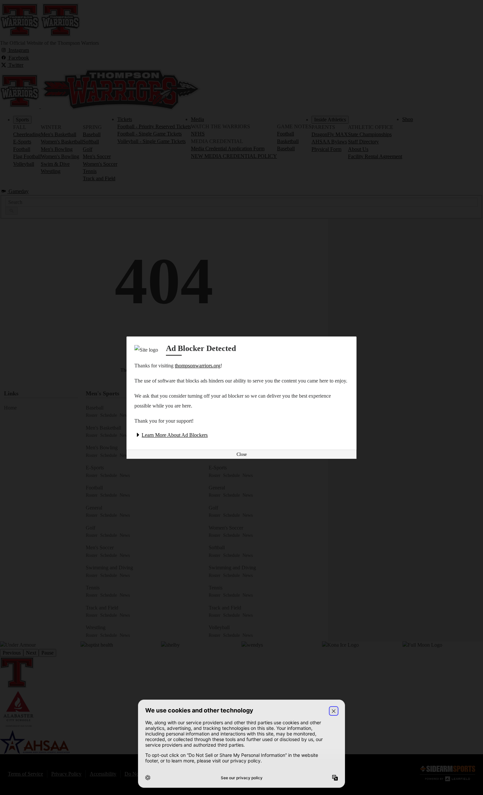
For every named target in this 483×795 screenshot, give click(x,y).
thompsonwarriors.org (197, 365)
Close (242, 454)
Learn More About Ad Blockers (175, 435)
